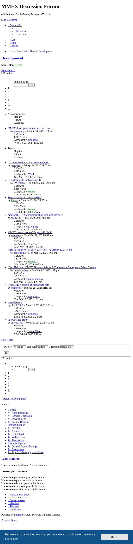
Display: (8, 346)
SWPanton (19, 182)
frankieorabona (21, 270)
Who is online (10, 458)
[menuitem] (20, 31)
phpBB (18, 514)
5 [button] (8, 99)
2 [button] (8, 91)
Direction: (54, 346)
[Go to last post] (39, 139)
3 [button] (8, 94)
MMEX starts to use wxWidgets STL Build (30, 232)
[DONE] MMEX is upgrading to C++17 (28, 162)
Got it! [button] (114, 537)
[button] (9, 78)
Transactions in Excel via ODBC (25, 197)
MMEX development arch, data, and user (29, 128)
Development (12, 58)
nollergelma (20, 252)
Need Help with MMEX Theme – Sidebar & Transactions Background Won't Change (52, 267)
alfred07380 (17, 305)
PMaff (30, 174)
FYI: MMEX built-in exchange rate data (28, 284)
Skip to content (9, 19)
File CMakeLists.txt (18, 319)
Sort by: (31, 346)
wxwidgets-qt (15, 302)
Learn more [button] (11, 539)
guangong (19, 131)
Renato (18, 65)
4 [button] (8, 96)
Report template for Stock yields (24, 180)
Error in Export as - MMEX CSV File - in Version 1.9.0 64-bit (40, 249)
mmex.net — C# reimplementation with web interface (35, 215)
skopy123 (16, 217)
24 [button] (9, 105)
